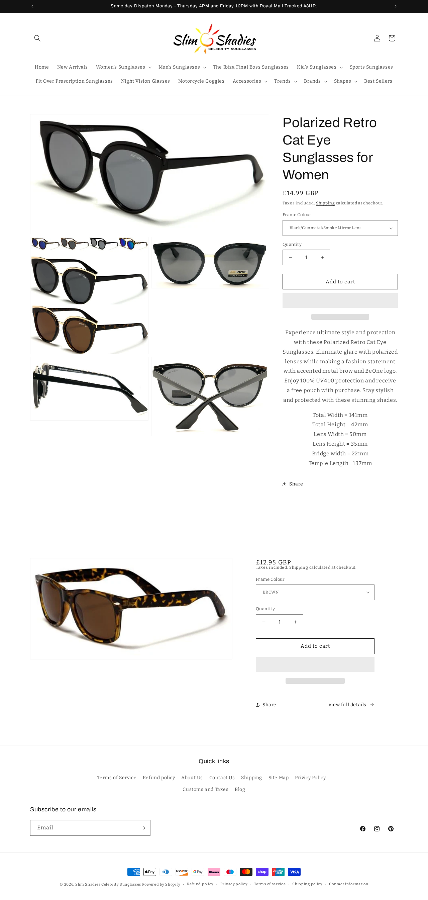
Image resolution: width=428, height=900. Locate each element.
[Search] (37, 38)
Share (296, 484)
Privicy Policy (310, 778)
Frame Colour (297, 214)
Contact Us (222, 778)
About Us (192, 778)
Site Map (279, 778)
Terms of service (270, 884)
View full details (347, 705)
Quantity (292, 244)
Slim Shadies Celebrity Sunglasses (108, 884)
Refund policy (159, 778)
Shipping (325, 203)
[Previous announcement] (32, 6)
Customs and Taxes (205, 790)
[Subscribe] (142, 828)
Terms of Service (117, 778)
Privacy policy (234, 884)
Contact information (348, 884)
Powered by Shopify (161, 884)
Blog (240, 790)
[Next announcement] (395, 6)
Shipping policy (307, 884)
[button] (340, 300)
